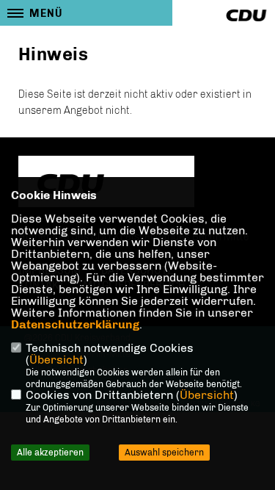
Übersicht (56, 360)
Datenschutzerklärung (75, 324)
